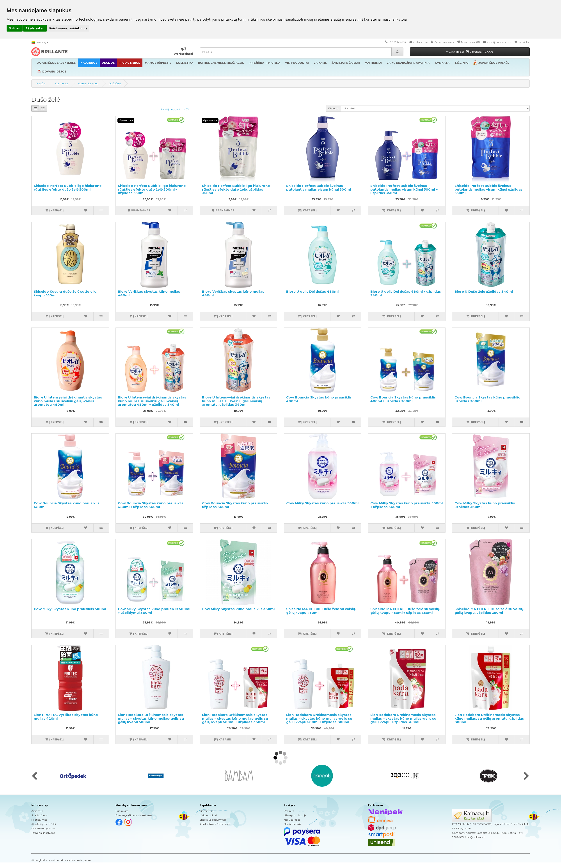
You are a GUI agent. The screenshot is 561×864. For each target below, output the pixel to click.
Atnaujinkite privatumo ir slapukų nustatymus (61, 860)
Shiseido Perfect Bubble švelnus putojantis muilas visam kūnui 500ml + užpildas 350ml (404, 189)
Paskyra (289, 811)
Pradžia (41, 83)
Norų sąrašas (292, 819)
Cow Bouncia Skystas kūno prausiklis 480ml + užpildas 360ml (403, 399)
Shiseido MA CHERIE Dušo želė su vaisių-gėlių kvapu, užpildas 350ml (489, 611)
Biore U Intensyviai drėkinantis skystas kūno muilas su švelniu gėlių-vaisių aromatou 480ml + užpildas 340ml (152, 401)
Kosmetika (61, 83)
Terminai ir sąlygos (43, 832)
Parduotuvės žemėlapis (214, 824)
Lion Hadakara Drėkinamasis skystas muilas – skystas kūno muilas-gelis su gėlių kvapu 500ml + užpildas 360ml (235, 718)
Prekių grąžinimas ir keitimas (134, 815)
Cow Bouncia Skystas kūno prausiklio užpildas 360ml (487, 399)
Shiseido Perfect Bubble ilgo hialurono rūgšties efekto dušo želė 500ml (68, 187)
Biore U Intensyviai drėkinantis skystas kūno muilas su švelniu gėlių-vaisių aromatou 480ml (68, 401)
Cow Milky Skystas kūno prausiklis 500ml (322, 503)
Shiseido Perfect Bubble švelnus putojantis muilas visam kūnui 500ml (318, 187)
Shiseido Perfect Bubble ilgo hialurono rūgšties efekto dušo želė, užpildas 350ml (236, 189)
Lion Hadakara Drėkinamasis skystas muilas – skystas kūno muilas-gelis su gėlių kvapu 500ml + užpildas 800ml (319, 718)
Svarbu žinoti (39, 815)
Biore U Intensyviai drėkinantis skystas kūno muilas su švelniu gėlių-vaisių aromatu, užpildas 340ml (236, 401)
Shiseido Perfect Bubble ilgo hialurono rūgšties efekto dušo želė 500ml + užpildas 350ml (152, 189)
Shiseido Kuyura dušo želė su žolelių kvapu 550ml (65, 293)
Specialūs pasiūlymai (213, 819)
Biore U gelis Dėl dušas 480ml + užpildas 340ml (405, 293)
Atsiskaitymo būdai (43, 824)
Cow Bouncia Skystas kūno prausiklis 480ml (319, 399)
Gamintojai (207, 811)
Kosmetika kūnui (88, 83)
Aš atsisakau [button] (34, 28)
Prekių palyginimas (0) (175, 109)
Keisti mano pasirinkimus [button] (68, 28)
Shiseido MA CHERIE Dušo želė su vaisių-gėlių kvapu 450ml (321, 611)
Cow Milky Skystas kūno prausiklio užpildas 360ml (484, 505)
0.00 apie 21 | (470, 51)
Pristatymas (39, 819)
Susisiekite (121, 811)
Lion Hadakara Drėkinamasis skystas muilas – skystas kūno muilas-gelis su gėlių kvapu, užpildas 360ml (403, 718)
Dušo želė (115, 83)
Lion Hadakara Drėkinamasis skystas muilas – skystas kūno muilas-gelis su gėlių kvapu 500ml (151, 718)
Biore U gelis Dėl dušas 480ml (312, 291)
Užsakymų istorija (295, 815)
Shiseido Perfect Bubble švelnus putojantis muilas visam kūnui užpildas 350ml (488, 189)
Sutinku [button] (14, 28)
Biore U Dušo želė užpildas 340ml (483, 291)
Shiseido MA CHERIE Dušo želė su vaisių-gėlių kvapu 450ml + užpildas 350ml (405, 611)
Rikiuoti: (333, 108)
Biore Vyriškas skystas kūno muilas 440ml (149, 293)
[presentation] (34, 776)
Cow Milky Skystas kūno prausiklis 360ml (238, 609)
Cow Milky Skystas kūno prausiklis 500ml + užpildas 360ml (406, 505)
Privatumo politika (43, 828)
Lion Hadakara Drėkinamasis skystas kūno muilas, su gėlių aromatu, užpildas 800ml (489, 718)
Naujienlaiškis (292, 824)
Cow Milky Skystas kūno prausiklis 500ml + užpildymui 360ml (154, 611)
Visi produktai (208, 815)
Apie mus (37, 811)
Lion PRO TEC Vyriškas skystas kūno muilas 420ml (66, 717)
